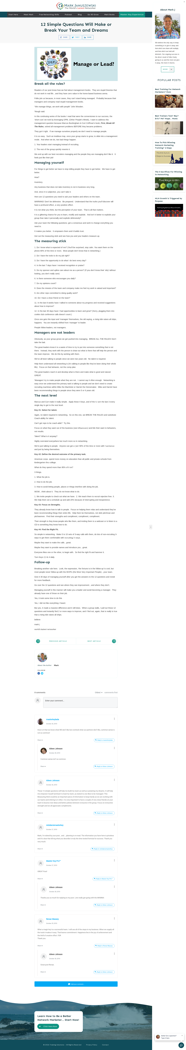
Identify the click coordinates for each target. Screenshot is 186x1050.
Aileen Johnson (52, 780)
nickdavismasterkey (54, 825)
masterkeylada (52, 719)
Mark (56, 665)
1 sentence (109, 446)
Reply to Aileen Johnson (105, 766)
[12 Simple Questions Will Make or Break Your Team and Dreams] (76, 64)
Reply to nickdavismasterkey (103, 849)
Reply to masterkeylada (105, 740)
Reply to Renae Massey (105, 946)
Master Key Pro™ (53, 861)
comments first (111, 692)
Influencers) (83, 428)
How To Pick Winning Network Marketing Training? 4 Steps (165, 145)
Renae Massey (52, 919)
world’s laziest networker (45, 629)
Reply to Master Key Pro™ (104, 879)
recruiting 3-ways (72, 537)
